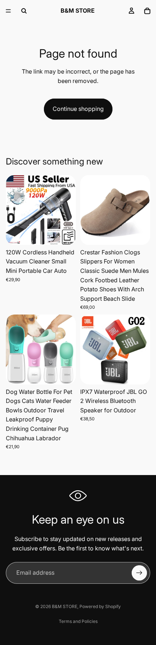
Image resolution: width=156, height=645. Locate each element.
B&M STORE (64, 606)
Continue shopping (78, 108)
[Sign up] (139, 572)
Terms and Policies (78, 621)
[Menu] (8, 11)
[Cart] (147, 11)
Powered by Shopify (100, 606)
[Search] (24, 11)
